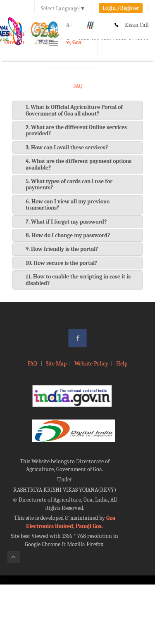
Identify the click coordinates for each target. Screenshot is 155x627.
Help (121, 363)
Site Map (56, 363)
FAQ (33, 363)
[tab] (77, 110)
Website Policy (91, 363)
